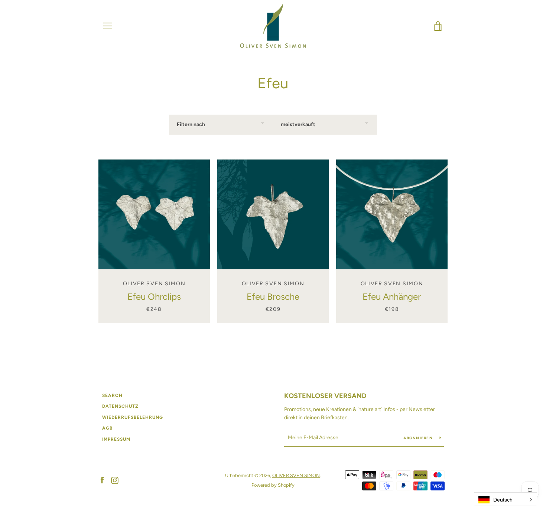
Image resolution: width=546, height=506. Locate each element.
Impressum (116, 439)
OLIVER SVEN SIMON (296, 475)
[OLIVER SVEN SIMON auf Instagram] (114, 479)
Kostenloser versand (325, 396)
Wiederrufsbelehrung (132, 417)
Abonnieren (418, 438)
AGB (107, 428)
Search (112, 395)
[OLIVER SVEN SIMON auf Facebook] (102, 479)
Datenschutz (120, 406)
